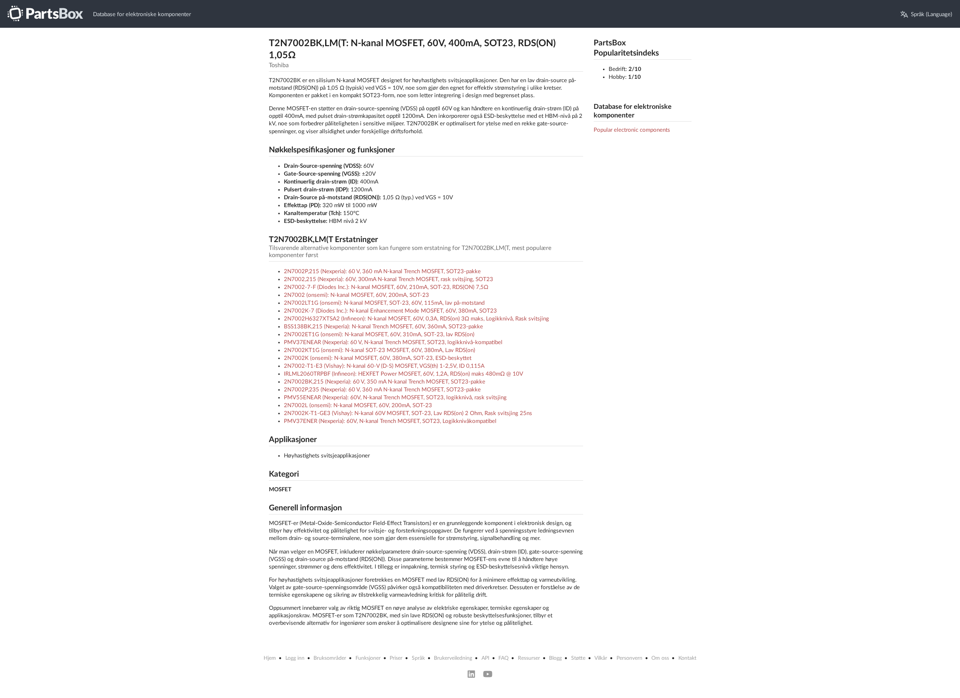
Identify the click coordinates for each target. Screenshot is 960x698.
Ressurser (529, 658)
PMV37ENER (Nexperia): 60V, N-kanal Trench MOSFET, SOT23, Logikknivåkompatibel (390, 421)
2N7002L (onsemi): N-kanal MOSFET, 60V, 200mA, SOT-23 (358, 405)
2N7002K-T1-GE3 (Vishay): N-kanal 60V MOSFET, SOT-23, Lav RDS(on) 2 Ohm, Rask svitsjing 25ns (408, 413)
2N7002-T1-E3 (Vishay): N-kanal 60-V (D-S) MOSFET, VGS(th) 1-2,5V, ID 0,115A (384, 366)
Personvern (629, 658)
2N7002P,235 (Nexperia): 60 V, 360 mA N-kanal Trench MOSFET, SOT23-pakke (382, 390)
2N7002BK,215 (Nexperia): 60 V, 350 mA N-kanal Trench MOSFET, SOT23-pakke (384, 382)
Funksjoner (368, 658)
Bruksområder (330, 658)
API (485, 658)
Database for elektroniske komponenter (142, 14)
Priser (396, 658)
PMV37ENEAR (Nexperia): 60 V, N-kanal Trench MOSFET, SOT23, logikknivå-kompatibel (393, 342)
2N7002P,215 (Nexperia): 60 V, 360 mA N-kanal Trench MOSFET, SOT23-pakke (382, 271)
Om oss (660, 658)
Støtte (578, 658)
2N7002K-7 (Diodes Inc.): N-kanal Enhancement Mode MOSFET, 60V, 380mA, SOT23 (390, 311)
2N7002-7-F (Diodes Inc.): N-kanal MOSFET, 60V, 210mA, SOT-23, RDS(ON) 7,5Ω (386, 287)
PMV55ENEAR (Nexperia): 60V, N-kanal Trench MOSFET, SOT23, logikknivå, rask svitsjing (395, 397)
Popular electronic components (632, 130)
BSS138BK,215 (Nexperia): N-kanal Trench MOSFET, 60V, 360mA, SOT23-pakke (383, 326)
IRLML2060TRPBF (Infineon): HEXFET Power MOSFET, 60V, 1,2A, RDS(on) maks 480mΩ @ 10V (403, 374)
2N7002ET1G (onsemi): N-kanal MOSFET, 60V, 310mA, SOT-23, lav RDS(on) (379, 334)
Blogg (555, 658)
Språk (418, 658)
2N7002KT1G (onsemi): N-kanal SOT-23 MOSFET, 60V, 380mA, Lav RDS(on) (379, 350)
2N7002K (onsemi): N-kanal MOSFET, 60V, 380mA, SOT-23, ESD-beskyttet (377, 358)
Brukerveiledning (453, 658)
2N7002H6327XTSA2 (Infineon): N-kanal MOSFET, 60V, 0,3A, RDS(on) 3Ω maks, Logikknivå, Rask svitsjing (416, 319)
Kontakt (687, 658)
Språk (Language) (931, 14)
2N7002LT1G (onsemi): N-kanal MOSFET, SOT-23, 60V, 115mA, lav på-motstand (384, 303)
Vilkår (600, 658)
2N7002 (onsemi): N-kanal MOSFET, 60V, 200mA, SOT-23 (356, 295)
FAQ (503, 658)
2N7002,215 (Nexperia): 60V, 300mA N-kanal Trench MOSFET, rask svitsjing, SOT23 (388, 279)
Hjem (270, 658)
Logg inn (294, 658)
